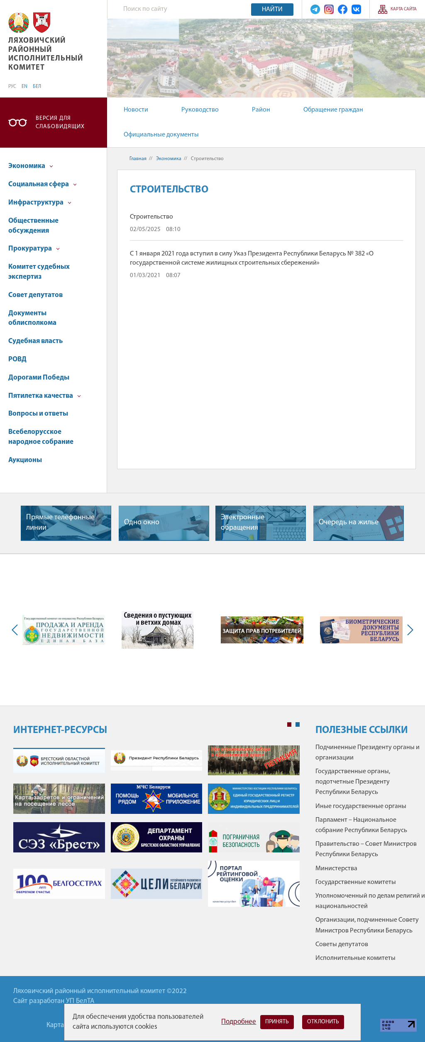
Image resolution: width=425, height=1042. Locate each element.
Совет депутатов (35, 295)
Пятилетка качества (41, 395)
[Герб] (18, 22)
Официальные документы (161, 134)
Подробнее (238, 1021)
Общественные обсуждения (33, 225)
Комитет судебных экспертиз (39, 271)
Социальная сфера (39, 184)
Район (261, 110)
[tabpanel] (156, 830)
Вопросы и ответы (38, 413)
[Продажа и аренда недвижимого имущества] (63, 630)
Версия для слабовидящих (60, 122)
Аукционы (25, 460)
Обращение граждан (333, 110)
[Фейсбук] (342, 9)
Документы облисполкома (32, 318)
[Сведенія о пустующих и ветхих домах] (157, 630)
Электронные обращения (242, 523)
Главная (138, 158)
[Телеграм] (315, 9)
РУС (12, 86)
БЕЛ (37, 86)
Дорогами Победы (38, 377)
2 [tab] (298, 725)
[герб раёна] (41, 22)
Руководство (200, 110)
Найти (272, 9)
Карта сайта (404, 9)
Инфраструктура (36, 202)
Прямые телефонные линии (60, 523)
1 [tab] (289, 725)
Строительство (151, 217)
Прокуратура (30, 248)
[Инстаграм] (329, 9)
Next (408, 630)
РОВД (17, 359)
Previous (17, 630)
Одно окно (141, 522)
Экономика (27, 166)
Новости (136, 110)
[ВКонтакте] (356, 9)
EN (24, 86)
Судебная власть (35, 341)
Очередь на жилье (349, 522)
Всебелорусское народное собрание (40, 437)
